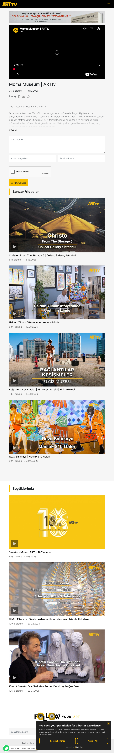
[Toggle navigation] (109, 4)
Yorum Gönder (18, 182)
